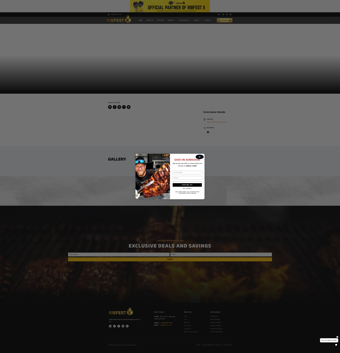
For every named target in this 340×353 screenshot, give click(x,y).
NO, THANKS (187, 188)
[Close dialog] (200, 157)
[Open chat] (336, 345)
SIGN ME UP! (187, 185)
